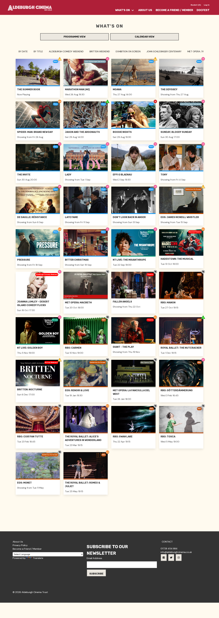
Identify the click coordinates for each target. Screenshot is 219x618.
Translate (38, 558)
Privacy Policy (20, 545)
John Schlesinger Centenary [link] (163, 51)
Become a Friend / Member (174, 10)
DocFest (203, 10)
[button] (164, 557)
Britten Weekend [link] (100, 51)
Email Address (94, 558)
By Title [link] (38, 51)
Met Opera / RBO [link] (197, 51)
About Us (145, 10)
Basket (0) (196, 5)
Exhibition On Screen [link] (128, 51)
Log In (206, 5)
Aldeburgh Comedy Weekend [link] (66, 51)
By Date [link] (23, 51)
